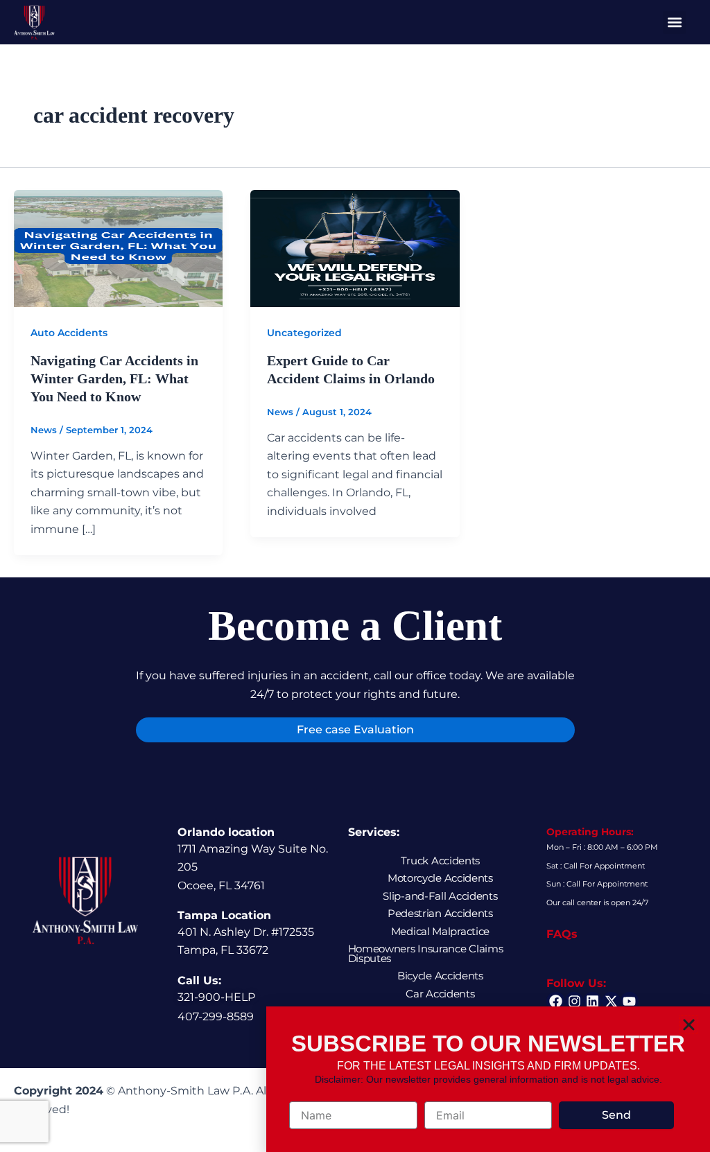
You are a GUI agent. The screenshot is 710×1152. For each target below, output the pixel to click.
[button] (689, 1025)
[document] (355, 576)
